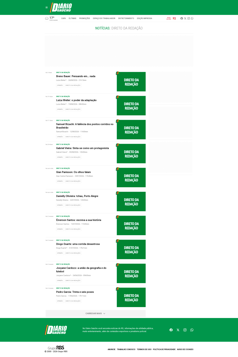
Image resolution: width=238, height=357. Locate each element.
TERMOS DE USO (144, 349)
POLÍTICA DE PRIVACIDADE (164, 349)
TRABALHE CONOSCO (126, 349)
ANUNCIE (111, 349)
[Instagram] (188, 18)
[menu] (46, 7)
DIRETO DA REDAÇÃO (73, 85)
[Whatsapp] (192, 18)
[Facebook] (181, 18)
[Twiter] (185, 18)
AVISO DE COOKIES (185, 349)
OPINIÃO (60, 85)
